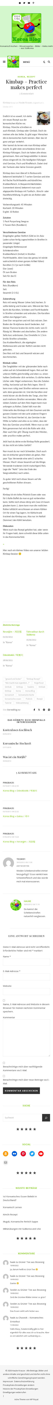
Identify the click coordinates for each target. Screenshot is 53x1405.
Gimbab (8, 687)
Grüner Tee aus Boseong (31, 1262)
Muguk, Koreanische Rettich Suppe (20, 1221)
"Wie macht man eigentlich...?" (17, 683)
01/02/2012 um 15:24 (11, 837)
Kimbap (8, 691)
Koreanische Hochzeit (17, 743)
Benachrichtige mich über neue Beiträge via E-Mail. (26, 1081)
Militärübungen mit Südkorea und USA (22, 1228)
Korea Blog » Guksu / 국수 (16, 816)
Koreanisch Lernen (12, 1207)
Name (7, 956)
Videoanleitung (22, 703)
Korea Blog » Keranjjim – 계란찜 (19, 841)
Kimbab (42, 687)
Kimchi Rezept (10, 1214)
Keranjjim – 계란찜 (12, 632)
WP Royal (34, 1399)
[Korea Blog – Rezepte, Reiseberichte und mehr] (26, 28)
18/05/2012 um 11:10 (32, 904)
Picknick (29, 699)
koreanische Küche (26, 695)
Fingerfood (38, 683)
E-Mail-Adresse (11, 971)
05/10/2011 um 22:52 (11, 811)
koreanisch (9, 695)
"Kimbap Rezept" (33, 679)
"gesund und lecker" (13, 679)
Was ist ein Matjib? (14, 757)
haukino (31, 687)
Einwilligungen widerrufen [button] (14, 1392)
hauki (12, 1262)
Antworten (22, 866)
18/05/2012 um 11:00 (24, 862)
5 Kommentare (26, 93)
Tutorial (8, 703)
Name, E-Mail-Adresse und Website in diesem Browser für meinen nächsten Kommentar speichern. (26, 1008)
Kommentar (9, 1017)
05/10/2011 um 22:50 (11, 786)
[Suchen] (46, 1118)
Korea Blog (30, 691)
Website (7, 985)
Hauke (27, 901)
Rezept (31, 76)
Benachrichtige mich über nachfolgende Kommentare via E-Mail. (22, 1068)
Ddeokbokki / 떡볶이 (13, 655)
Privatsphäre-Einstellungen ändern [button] (18, 1385)
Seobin (13, 1289)
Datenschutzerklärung (24, 1381)
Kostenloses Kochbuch (17, 730)
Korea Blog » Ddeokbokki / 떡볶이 (20, 790)
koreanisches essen (13, 699)
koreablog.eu (13, 709)
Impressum (8, 1381)
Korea (21, 76)
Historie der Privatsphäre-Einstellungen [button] (20, 1388)
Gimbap (19, 687)
